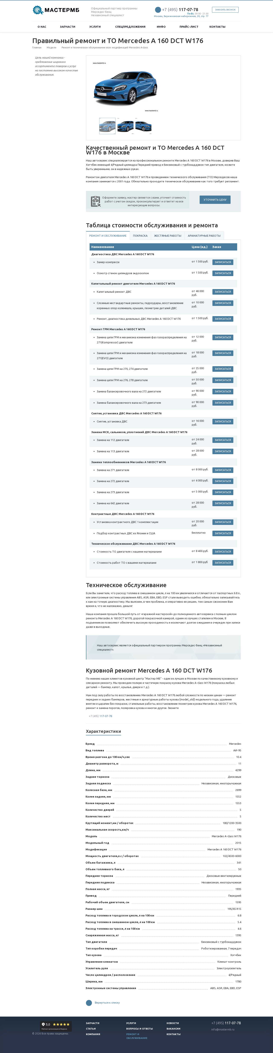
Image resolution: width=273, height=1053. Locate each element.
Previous (98, 86)
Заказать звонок (225, 10)
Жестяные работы (167, 235)
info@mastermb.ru (222, 1029)
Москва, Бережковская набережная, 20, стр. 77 (181, 16)
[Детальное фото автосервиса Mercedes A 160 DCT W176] (125, 86)
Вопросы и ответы (139, 1028)
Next (153, 86)
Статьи (91, 1028)
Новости (173, 1023)
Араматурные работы (204, 235)
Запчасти (68, 26)
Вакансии (173, 1028)
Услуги (95, 26)
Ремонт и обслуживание (107, 235)
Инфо (162, 26)
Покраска (140, 235)
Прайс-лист (189, 26)
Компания (93, 1034)
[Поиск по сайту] (236, 26)
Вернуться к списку (107, 1002)
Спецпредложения (130, 26)
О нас (43, 26)
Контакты (217, 26)
